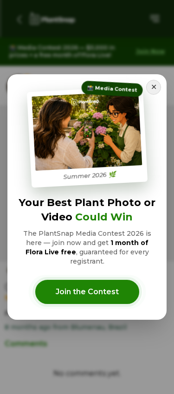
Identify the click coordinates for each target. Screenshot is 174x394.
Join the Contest (87, 291)
